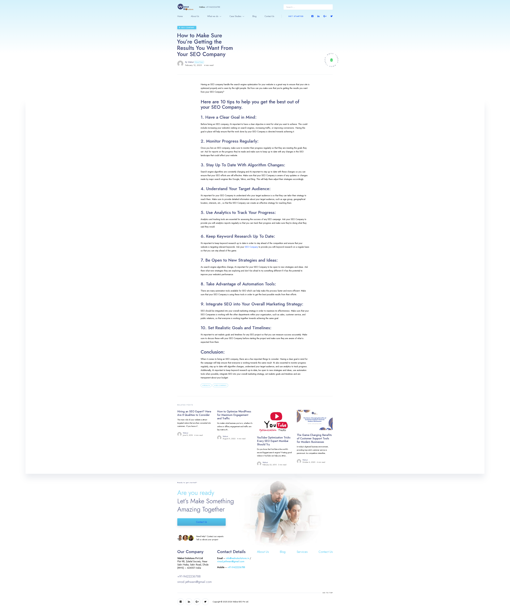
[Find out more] (331, 60)
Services (302, 551)
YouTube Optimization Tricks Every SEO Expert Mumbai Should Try (273, 441)
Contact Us (269, 16)
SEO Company (187, 27)
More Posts (199, 62)
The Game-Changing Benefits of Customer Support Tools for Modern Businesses (314, 438)
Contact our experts (215, 536)
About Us (195, 16)
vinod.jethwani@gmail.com (194, 581)
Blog (254, 16)
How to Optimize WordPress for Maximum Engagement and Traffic (234, 415)
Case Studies (235, 16)
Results (207, 385)
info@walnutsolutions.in (237, 558)
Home (180, 16)
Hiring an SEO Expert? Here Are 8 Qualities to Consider (194, 413)
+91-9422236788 (213, 7)
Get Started (295, 16)
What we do (212, 16)
